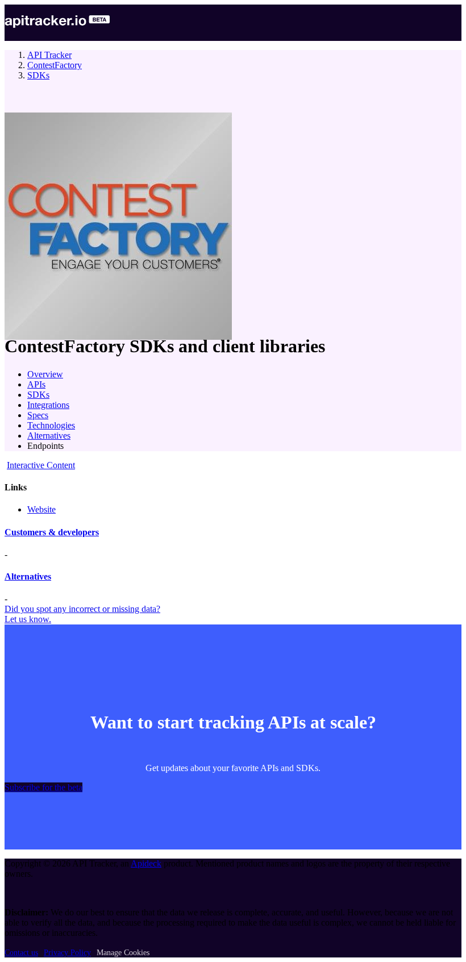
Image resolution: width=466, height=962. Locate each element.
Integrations (48, 405)
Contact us (21, 952)
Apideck (146, 863)
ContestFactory (54, 65)
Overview (45, 374)
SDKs (38, 75)
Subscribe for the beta (43, 787)
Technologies (51, 425)
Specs (37, 415)
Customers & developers (52, 532)
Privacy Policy (67, 952)
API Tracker (49, 55)
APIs (36, 384)
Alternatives (48, 435)
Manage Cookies (123, 952)
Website (41, 509)
